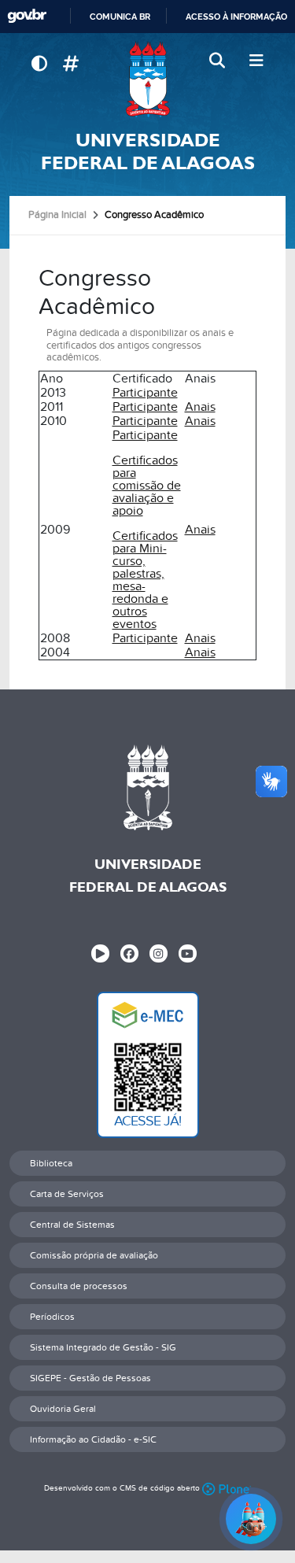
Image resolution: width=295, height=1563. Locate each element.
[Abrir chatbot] (251, 1519)
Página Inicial (57, 215)
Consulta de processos (78, 1285)
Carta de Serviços (67, 1193)
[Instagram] (158, 953)
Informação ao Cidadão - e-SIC (93, 1439)
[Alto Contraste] (39, 64)
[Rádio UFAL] (100, 953)
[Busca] (218, 61)
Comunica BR (120, 16)
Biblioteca (51, 1163)
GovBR (26, 16)
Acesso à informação (236, 16)
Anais (200, 407)
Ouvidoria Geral (63, 1408)
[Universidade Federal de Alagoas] (147, 79)
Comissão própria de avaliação (94, 1255)
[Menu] (256, 61)
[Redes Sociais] (70, 64)
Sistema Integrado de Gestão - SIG (103, 1347)
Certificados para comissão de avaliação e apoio (146, 486)
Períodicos (52, 1316)
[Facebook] (129, 953)
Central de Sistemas (72, 1224)
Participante (145, 393)
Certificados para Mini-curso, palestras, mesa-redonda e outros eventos (145, 580)
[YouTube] (188, 953)
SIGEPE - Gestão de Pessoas (90, 1378)
